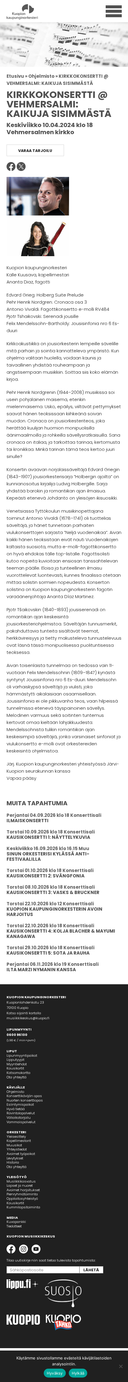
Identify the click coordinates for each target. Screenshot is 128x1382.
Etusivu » (17, 76)
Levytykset (15, 1158)
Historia (13, 1162)
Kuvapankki (16, 1221)
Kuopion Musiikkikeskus (31, 1236)
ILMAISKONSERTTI (28, 820)
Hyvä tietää (16, 1109)
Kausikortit (15, 1068)
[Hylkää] (121, 1366)
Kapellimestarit (19, 1140)
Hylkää (78, 1373)
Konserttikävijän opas (24, 1095)
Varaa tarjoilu (35, 150)
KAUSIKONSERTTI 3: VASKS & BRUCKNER (53, 892)
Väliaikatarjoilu (19, 1117)
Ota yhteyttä (16, 1077)
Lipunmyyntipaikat (22, 1055)
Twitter (21, 166)
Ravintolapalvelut (21, 1113)
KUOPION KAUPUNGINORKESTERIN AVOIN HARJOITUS (54, 911)
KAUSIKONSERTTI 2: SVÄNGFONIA (46, 876)
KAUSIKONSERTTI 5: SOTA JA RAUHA (48, 953)
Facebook (11, 166)
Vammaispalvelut (21, 1122)
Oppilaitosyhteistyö (22, 1198)
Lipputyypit (15, 1059)
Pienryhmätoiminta (22, 1194)
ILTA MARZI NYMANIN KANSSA (41, 969)
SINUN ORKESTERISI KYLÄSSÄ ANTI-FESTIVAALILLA (48, 856)
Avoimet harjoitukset (23, 1190)
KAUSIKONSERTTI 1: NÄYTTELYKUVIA (48, 837)
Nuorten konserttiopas (25, 1100)
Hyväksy (55, 1373)
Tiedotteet (14, 1226)
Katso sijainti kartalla (24, 1013)
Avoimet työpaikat (21, 1153)
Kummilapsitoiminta (23, 1207)
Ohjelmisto (15, 1091)
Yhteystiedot (17, 1149)
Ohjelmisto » (43, 76)
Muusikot (14, 1145)
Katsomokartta (18, 1072)
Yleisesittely (16, 1136)
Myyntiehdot (17, 1064)
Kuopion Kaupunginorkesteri (33, 12)
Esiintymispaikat (20, 1104)
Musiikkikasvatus (21, 1181)
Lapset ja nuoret (20, 1185)
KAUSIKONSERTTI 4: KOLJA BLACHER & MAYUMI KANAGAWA (61, 933)
